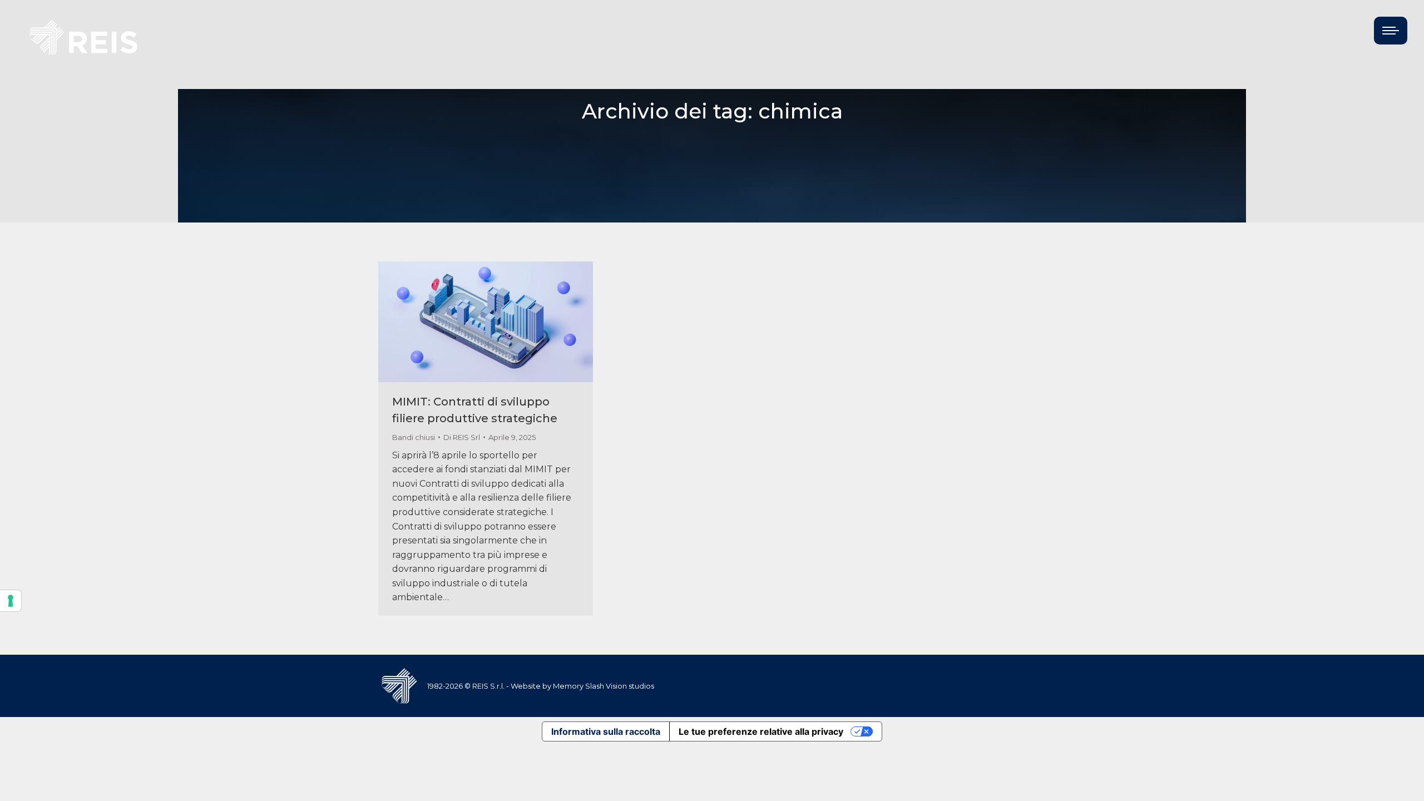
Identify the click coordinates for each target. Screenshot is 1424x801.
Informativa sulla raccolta (605, 731)
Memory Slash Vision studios (603, 685)
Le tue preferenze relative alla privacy (761, 731)
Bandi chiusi (413, 437)
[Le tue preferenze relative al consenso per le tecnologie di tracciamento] (10, 600)
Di (461, 437)
